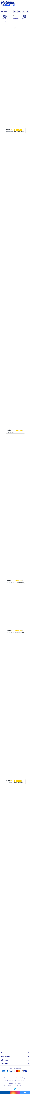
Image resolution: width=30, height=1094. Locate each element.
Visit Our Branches (10, 1075)
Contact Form (19, 1075)
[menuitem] (4, 11)
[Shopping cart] (27, 11)
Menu (6, 11)
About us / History (19, 1080)
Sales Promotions (9, 1080)
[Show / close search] (15, 11)
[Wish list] (19, 11)
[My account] (23, 11)
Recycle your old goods (15, 1083)
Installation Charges (21, 1078)
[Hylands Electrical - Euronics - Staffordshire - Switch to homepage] (8, 5)
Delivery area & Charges (8, 1078)
